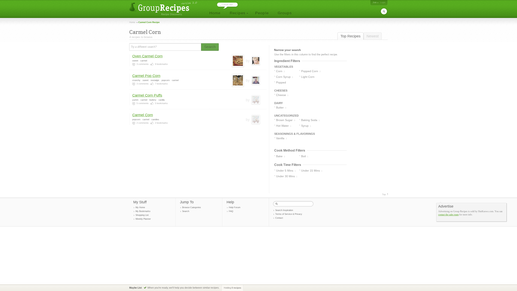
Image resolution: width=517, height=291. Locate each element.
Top (384, 194)
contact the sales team (448, 214)
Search (185, 211)
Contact (279, 218)
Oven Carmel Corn (147, 56)
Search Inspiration (284, 210)
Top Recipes (350, 36)
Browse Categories (191, 207)
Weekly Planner (143, 219)
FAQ (231, 211)
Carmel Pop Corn (146, 76)
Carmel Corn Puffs (147, 95)
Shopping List (142, 215)
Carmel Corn (142, 115)
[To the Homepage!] (163, 8)
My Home (140, 207)
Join (375, 2)
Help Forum (234, 207)
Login (382, 2)
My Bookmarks (143, 211)
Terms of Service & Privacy (288, 214)
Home (132, 22)
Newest (373, 36)
